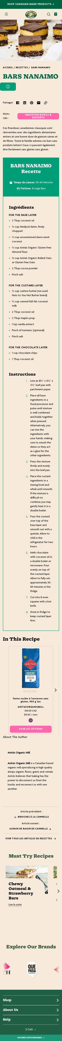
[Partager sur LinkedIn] (24, 102)
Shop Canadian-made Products (29, 4)
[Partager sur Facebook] (17, 102)
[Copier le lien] (45, 102)
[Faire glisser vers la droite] (55, 690)
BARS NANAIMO (40, 68)
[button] (48, 14)
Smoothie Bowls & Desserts (38, 116)
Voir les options (31, 729)
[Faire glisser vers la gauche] (6, 690)
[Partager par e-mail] (38, 102)
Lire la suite (15, 904)
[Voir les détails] (31, 668)
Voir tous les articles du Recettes (29, 839)
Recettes (22, 68)
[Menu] (6, 14)
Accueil (8, 68)
